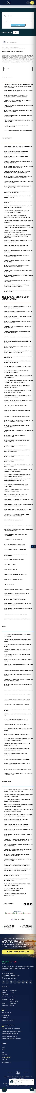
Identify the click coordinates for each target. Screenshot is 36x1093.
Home (3, 47)
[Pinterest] (23, 982)
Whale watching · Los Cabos (11, 1028)
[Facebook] (7, 982)
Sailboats (5, 1018)
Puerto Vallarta (5, 993)
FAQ (6, 47)
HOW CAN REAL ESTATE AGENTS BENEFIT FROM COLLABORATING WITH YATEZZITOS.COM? (9, 927)
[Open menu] (4, 3)
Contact (4, 1054)
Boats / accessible (8, 1020)
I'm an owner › (6, 1057)
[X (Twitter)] (11, 982)
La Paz (12, 993)
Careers (4, 1059)
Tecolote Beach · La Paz (9, 1036)
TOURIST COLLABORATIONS (13, 47)
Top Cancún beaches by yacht (11, 1038)
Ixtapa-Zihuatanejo (14, 1000)
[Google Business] (30, 982)
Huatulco (5, 999)
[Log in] (28, 2)
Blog (3, 1049)
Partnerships (6, 1062)
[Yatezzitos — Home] (9, 2)
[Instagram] (3, 982)
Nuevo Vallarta (5, 1004)
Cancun (4, 990)
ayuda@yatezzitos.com (12, 975)
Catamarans (6, 1015)
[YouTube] (19, 982)
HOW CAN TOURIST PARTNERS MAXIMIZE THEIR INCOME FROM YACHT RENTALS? (26, 927)
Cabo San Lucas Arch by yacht (12, 1031)
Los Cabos (13, 990)
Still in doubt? (19, 919)
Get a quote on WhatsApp (19, 952)
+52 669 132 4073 (9, 973)
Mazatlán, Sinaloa (10, 978)
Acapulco (13, 997)
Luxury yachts (6, 1012)
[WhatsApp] (26, 982)
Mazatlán (5, 997)
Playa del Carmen (13, 1004)
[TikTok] (15, 982)
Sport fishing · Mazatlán (10, 1033)
